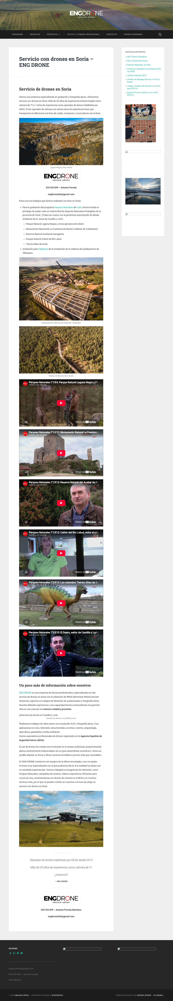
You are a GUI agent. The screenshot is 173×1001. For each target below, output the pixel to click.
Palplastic (43, 249)
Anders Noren (144, 995)
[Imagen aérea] (86, 15)
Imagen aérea (22, 995)
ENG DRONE (25, 692)
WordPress (57, 995)
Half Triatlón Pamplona (137, 57)
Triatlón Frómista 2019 (136, 75)
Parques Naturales (63, 207)
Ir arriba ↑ (159, 995)
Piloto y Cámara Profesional (83, 34)
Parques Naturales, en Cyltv (138, 65)
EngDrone (17, 34)
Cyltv (79, 207)
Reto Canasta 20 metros (137, 61)
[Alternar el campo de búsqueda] (160, 34)
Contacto (112, 34)
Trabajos (35, 34)
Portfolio (52, 34)
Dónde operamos (133, 34)
